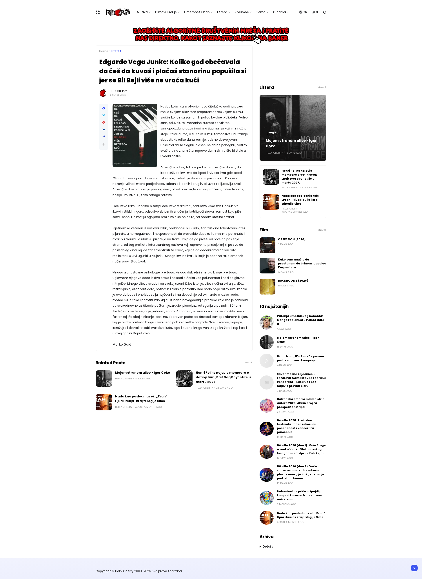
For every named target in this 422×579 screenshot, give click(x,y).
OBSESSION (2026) (292, 239)
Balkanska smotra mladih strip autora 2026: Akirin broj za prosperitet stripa (300, 403)
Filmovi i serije (166, 12)
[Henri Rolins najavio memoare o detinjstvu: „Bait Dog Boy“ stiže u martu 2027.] (184, 378)
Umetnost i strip (197, 12)
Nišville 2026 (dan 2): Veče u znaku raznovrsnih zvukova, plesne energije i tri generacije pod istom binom (300, 472)
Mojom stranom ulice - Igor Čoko (142, 372)
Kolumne (242, 12)
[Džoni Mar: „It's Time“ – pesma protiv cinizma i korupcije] (267, 361)
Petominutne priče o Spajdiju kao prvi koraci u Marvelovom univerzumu (299, 495)
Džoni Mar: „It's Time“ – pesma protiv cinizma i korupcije (300, 358)
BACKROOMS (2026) (293, 280)
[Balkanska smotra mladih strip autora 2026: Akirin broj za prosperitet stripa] (267, 406)
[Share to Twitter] (103, 115)
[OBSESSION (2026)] (267, 245)
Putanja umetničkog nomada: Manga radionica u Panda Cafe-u (301, 320)
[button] (103, 144)
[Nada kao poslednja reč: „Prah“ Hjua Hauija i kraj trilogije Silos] (104, 402)
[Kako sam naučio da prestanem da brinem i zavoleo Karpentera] (267, 265)
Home (103, 51)
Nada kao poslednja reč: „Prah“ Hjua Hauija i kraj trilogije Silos (141, 398)
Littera (222, 12)
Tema (261, 12)
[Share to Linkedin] (103, 129)
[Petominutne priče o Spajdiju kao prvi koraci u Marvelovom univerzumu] (267, 498)
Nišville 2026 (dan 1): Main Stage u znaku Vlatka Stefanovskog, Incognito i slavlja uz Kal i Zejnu (301, 449)
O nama (279, 12)
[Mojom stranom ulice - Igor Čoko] (104, 378)
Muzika (142, 12)
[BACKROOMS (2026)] (267, 287)
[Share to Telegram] (103, 136)
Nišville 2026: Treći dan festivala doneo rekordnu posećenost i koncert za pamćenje (296, 426)
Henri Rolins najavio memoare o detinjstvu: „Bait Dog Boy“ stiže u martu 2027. (223, 377)
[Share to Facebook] (103, 108)
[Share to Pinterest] (103, 122)
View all (248, 362)
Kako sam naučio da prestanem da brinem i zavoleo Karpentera (302, 263)
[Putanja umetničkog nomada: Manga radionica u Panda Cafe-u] (267, 322)
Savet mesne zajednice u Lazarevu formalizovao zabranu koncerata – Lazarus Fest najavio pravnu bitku (301, 380)
